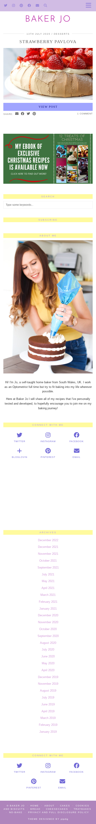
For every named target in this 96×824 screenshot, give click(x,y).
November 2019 (48, 683)
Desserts (62, 34)
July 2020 (48, 649)
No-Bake (16, 812)
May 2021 (48, 581)
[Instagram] (13, 5)
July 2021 (48, 574)
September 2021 (48, 567)
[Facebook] (29, 5)
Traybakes (82, 809)
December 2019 (48, 677)
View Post (48, 106)
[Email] (37, 5)
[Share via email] (17, 114)
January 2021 (48, 608)
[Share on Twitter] (28, 114)
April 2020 (48, 670)
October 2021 (48, 560)
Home (34, 805)
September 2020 (48, 636)
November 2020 (48, 622)
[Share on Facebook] (23, 114)
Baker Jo (48, 19)
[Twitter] (6, 5)
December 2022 (48, 540)
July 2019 (48, 697)
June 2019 (48, 704)
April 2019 (48, 711)
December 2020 (48, 615)
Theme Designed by (48, 819)
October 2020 (48, 629)
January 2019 (48, 731)
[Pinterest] (21, 5)
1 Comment (85, 113)
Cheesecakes (57, 809)
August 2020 (48, 642)
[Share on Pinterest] (34, 114)
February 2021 (48, 601)
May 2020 (48, 663)
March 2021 (48, 595)
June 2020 (48, 656)
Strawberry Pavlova (48, 41)
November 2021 (48, 553)
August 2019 (48, 690)
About (49, 805)
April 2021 (48, 588)
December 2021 (48, 547)
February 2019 (48, 724)
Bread (35, 809)
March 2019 (48, 718)
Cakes (65, 805)
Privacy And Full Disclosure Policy (58, 812)
